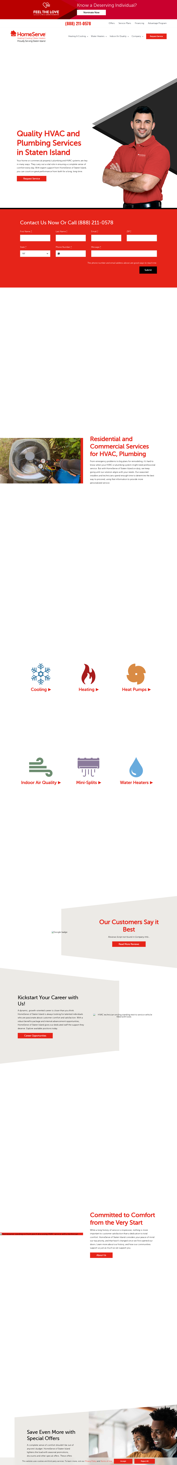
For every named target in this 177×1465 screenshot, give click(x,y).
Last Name (62, 231)
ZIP (129, 231)
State (23, 247)
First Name (26, 231)
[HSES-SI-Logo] (28, 31)
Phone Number (64, 247)
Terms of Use (106, 1461)
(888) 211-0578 (78, 23)
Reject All (144, 1461)
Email (94, 231)
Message (96, 247)
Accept (123, 1461)
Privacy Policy (91, 1461)
